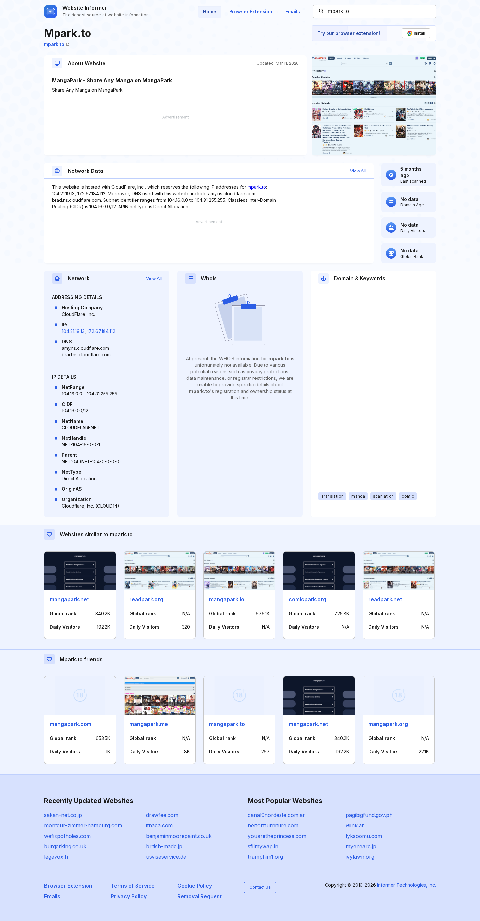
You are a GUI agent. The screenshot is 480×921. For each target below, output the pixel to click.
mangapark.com (70, 724)
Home (209, 11)
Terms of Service (133, 886)
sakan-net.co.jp (63, 815)
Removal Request (199, 896)
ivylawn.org (360, 857)
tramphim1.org (265, 857)
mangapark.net (69, 599)
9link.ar (355, 825)
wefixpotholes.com (67, 836)
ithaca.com (159, 825)
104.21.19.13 (73, 331)
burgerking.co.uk (65, 846)
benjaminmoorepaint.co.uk (179, 836)
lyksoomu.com (364, 836)
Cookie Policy (194, 886)
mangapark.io (226, 599)
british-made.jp (164, 846)
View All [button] (358, 170)
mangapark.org (388, 724)
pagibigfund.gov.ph (369, 815)
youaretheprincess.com (277, 836)
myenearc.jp (361, 846)
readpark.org (146, 599)
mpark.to (54, 44)
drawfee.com (162, 815)
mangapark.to (227, 724)
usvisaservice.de (166, 857)
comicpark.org (307, 599)
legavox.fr (56, 857)
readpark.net (385, 599)
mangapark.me (148, 724)
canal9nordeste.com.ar (276, 815)
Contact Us (260, 887)
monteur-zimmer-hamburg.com (83, 825)
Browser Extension (250, 11)
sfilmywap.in (263, 846)
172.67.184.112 (101, 331)
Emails (292, 11)
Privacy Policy (129, 896)
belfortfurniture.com (273, 825)
